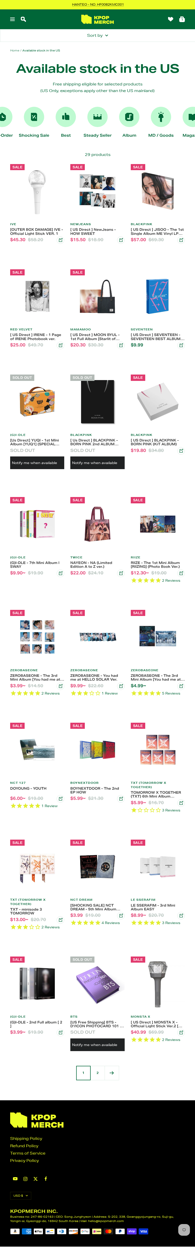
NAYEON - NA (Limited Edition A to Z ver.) (91, 565)
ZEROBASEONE (24, 670)
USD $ (18, 1195)
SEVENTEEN (142, 329)
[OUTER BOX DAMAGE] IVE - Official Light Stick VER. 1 (36, 231)
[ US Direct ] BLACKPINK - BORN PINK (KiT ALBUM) (155, 442)
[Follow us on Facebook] (46, 1179)
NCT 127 (18, 783)
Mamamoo (80, 329)
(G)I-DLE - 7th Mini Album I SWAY (34, 565)
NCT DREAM (81, 900)
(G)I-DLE (18, 435)
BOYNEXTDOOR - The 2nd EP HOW (94, 790)
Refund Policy (24, 1145)
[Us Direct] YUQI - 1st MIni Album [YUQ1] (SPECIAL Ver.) (34, 442)
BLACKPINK (141, 224)
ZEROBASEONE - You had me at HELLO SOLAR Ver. (94, 677)
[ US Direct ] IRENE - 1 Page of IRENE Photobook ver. (35, 337)
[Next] (112, 1073)
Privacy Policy (24, 1160)
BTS (74, 1017)
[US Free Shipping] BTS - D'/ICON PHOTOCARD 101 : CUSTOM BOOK (95, 1024)
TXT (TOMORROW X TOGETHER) (148, 785)
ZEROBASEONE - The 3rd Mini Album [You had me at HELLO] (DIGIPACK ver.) (35, 677)
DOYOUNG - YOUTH (28, 789)
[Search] (23, 19)
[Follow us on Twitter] (35, 1179)
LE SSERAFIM (143, 900)
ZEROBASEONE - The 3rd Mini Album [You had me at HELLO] (156, 677)
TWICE (76, 557)
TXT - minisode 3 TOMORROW (26, 911)
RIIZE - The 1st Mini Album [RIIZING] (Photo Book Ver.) (155, 565)
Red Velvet (21, 329)
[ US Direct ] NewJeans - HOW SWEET (93, 231)
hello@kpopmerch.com (106, 1221)
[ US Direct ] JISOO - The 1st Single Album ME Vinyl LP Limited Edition (157, 231)
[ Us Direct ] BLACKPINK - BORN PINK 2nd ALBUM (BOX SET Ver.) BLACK (94, 442)
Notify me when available (34, 463)
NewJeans (80, 224)
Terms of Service (27, 1153)
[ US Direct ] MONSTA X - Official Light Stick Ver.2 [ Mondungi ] (154, 1024)
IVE (13, 224)
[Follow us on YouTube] (15, 1178)
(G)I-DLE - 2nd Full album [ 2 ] (36, 1024)
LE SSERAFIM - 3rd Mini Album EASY (153, 907)
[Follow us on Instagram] (25, 1179)
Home (14, 50)
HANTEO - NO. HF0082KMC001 (98, 4)
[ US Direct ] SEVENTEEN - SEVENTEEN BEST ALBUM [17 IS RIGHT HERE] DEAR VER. (156, 337)
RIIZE (135, 557)
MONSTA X (140, 1017)
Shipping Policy (26, 1138)
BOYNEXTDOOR (84, 783)
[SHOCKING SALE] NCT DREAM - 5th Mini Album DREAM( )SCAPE (93, 907)
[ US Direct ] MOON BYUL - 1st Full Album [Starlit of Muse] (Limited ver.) (95, 337)
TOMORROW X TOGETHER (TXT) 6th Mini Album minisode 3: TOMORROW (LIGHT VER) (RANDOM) (156, 794)
